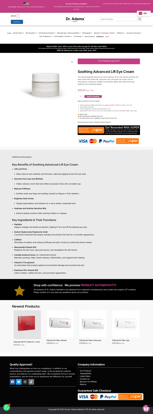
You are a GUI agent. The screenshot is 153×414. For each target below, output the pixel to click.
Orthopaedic (86, 33)
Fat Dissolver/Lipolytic (46, 33)
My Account (110, 3)
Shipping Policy (146, 3)
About (104, 3)
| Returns (130, 3)
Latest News (85, 376)
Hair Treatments (45, 36)
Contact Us (84, 379)
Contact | (120, 3)
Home (9, 33)
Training (136, 3)
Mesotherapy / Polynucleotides (68, 33)
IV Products (77, 36)
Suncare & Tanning (133, 33)
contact (97, 118)
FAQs (140, 3)
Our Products (85, 371)
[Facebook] (12, 382)
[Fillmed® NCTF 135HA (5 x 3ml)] (27, 324)
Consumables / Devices (62, 36)
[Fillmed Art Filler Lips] (125, 323)
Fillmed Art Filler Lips (120, 340)
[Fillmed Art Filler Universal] (93, 323)
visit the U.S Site (114, 105)
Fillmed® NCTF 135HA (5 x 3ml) (27, 342)
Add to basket (93, 96)
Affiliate (125, 3)
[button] (31, 16)
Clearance (100, 36)
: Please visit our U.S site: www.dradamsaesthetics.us (26, 6)
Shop (107, 36)
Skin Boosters (30, 33)
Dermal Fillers (18, 33)
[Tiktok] (31, 382)
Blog (116, 3)
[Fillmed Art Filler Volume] (60, 323)
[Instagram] (25, 382)
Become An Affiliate (88, 381)
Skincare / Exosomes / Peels (104, 33)
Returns (83, 384)
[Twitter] (19, 382)
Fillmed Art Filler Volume (57, 340)
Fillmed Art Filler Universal (90, 340)
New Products (90, 36)
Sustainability (85, 373)
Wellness (120, 33)
